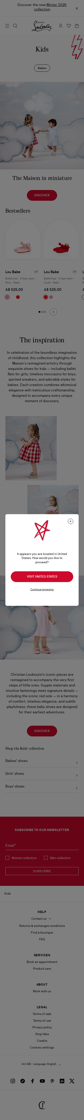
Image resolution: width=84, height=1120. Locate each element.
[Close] (70, 521)
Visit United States (42, 576)
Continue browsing (42, 589)
